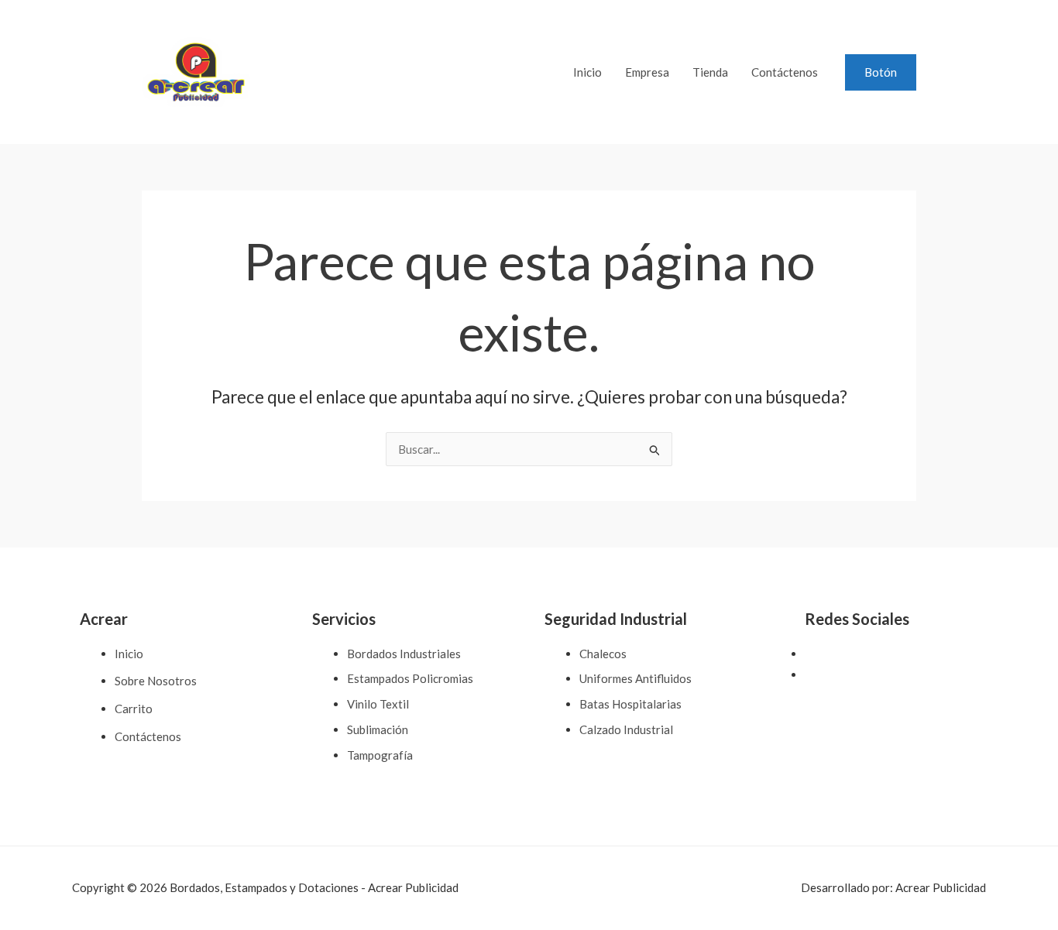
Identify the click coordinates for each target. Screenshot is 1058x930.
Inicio (587, 72)
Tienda (710, 72)
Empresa (647, 72)
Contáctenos (784, 72)
